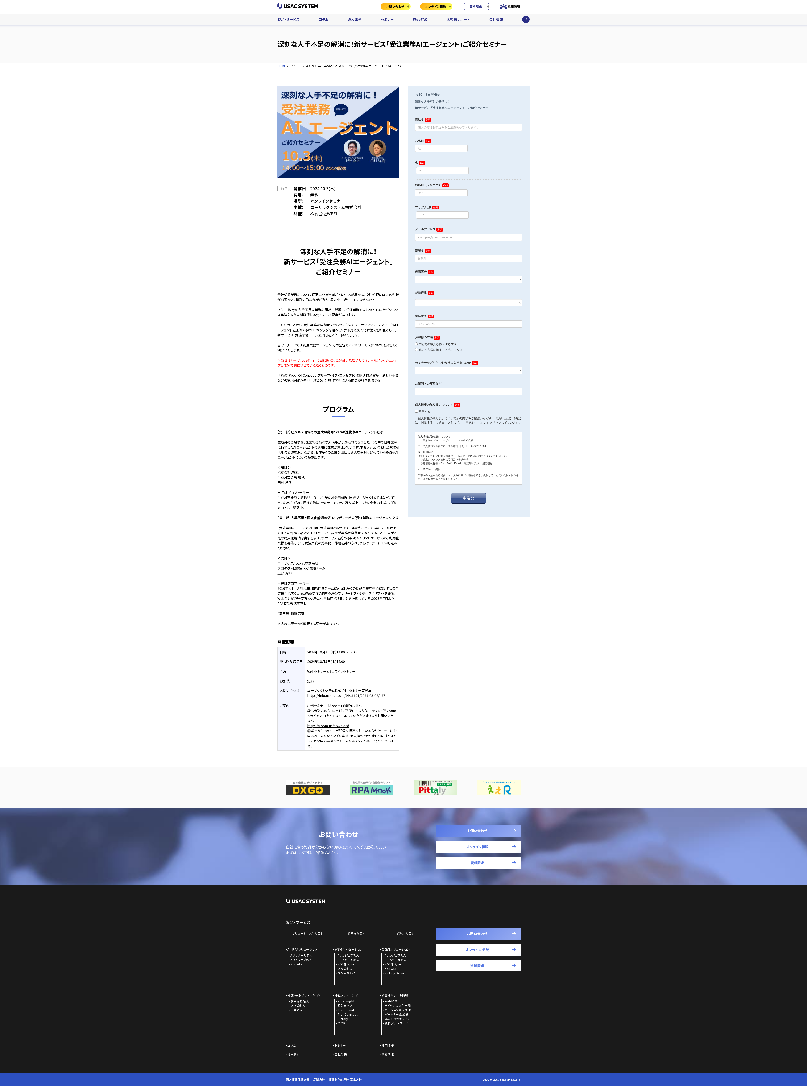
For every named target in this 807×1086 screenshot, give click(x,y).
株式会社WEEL (288, 472)
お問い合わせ (395, 6)
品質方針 (319, 1079)
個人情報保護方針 (297, 1079)
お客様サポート (458, 19)
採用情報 (514, 6)
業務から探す (405, 933)
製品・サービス (288, 19)
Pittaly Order (395, 973)
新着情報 (388, 1054)
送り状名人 (345, 968)
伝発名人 (296, 1010)
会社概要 (341, 1054)
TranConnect (347, 1014)
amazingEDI (347, 1001)
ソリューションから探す (307, 933)
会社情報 (496, 19)
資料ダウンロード (396, 1023)
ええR (341, 1023)
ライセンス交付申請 (398, 1005)
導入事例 (355, 19)
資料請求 (476, 6)
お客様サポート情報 (395, 995)
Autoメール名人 (301, 955)
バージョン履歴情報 (398, 1010)
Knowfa (296, 964)
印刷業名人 (345, 1005)
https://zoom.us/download (328, 725)
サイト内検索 (525, 19)
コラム (323, 19)
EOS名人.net (347, 964)
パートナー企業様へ (398, 1014)
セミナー (387, 19)
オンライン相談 (435, 6)
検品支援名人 (347, 973)
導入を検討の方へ (397, 1019)
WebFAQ (420, 19)
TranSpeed (345, 1010)
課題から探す (356, 933)
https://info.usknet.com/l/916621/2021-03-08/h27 (346, 695)
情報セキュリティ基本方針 (345, 1079)
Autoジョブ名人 (301, 960)
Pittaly (343, 1019)
